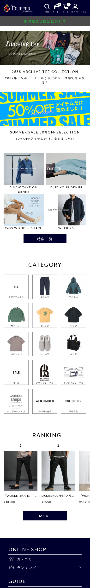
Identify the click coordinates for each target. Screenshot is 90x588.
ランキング (26, 567)
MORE (45, 516)
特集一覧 (45, 239)
